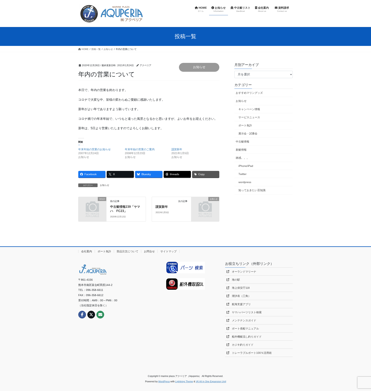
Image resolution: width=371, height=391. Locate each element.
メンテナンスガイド (242, 320)
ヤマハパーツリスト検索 (245, 312)
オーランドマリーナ (242, 271)
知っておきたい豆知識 (251, 190)
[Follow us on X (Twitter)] (91, 314)
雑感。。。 (242, 157)
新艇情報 (241, 149)
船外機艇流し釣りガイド (245, 336)
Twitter (242, 174)
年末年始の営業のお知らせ (94, 149)
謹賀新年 (176, 149)
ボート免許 (245, 125)
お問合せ (149, 251)
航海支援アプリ (240, 304)
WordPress (164, 381)
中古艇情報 (242, 141)
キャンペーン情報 (249, 109)
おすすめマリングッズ (249, 92)
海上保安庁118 (239, 287)
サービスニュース (249, 117)
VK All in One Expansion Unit (211, 381)
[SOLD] (92, 205)
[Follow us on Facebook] (82, 314)
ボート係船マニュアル (244, 328)
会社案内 (86, 251)
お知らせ (199, 67)
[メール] (100, 314)
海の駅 (234, 279)
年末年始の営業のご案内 (140, 149)
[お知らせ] (205, 205)
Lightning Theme (184, 381)
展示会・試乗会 (247, 133)
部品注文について (127, 251)
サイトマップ (168, 251)
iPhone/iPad (245, 165)
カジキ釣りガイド (241, 344)
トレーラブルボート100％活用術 (250, 352)
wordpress (244, 182)
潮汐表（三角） (240, 295)
